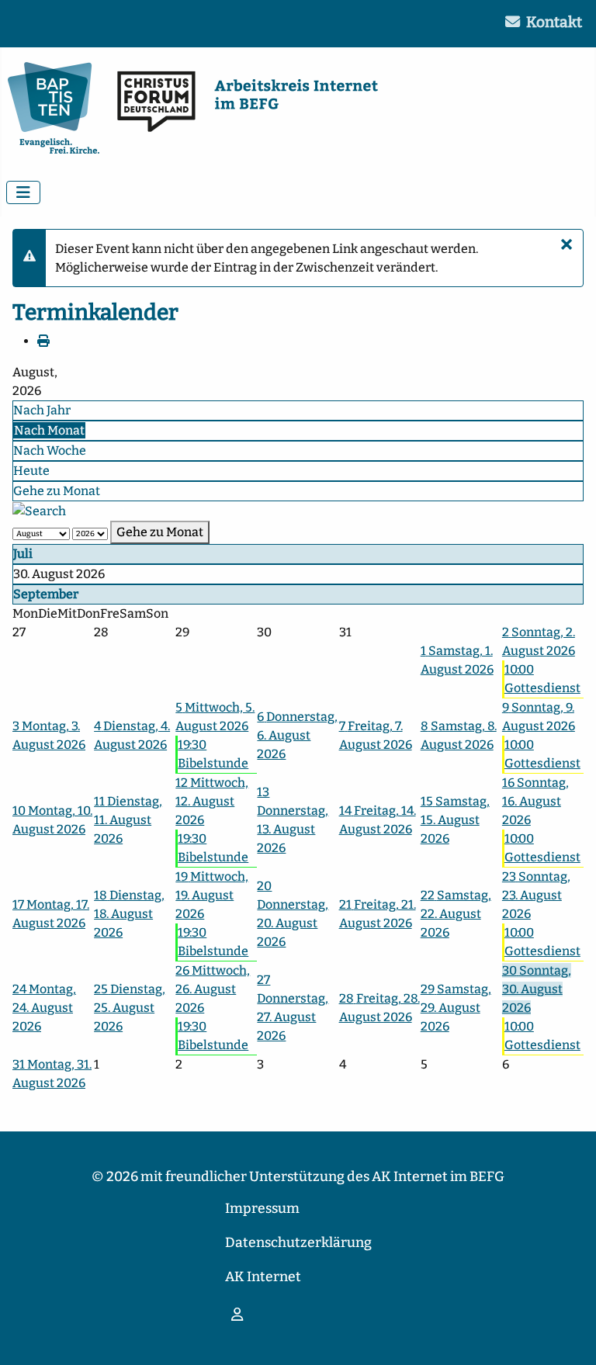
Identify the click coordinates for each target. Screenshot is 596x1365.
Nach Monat (49, 430)
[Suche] (39, 510)
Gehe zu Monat (56, 490)
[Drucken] (43, 341)
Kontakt (554, 22)
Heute (31, 470)
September (45, 594)
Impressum (262, 1208)
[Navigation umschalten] (23, 192)
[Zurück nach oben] (569, 1336)
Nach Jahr (42, 410)
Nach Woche (49, 450)
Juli (23, 553)
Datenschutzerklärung (298, 1243)
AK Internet (263, 1277)
